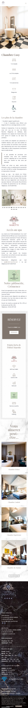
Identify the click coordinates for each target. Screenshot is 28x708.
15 (11, 209)
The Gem (13, 691)
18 (16, 209)
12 (21, 207)
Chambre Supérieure (14, 535)
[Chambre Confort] (14, 487)
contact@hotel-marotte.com (9, 621)
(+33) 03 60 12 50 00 (7, 619)
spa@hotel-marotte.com (11, 262)
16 (13, 209)
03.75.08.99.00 (11, 264)
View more (22, 704)
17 (14, 209)
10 (18, 207)
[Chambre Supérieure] (14, 519)
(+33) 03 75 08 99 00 (7, 632)
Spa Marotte (5, 628)
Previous (4, 197)
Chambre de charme (14, 568)
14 (25, 207)
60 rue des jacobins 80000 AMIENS (11, 630)
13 (23, 207)
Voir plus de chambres (14, 575)
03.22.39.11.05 (12, 307)
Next (23, 197)
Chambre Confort (14, 502)
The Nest (18, 693)
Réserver (14, 332)
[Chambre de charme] (14, 552)
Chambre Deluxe (14, 469)
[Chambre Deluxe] (14, 454)
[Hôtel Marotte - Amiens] (3, 2)
